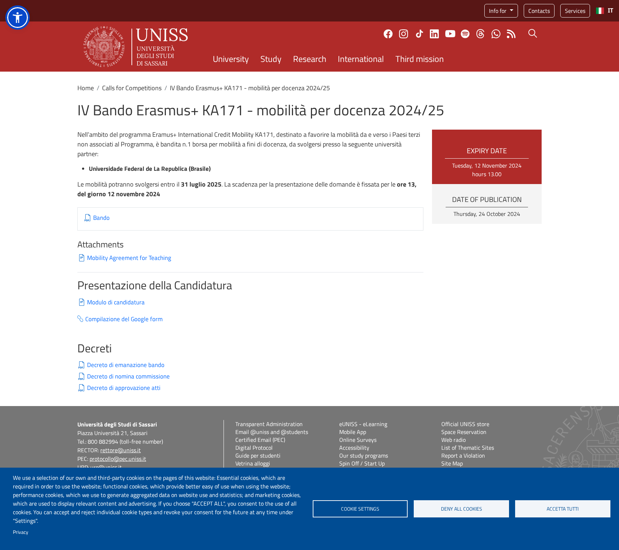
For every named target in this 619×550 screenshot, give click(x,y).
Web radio (453, 440)
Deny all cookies (461, 508)
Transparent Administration (269, 424)
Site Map (452, 463)
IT (610, 10)
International (361, 58)
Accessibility (354, 448)
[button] (17, 17)
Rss (511, 33)
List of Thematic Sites (467, 448)
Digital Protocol (254, 448)
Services (575, 10)
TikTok (419, 34)
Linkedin (434, 33)
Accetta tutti (563, 508)
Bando (101, 217)
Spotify (465, 33)
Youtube (450, 34)
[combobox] (604, 11)
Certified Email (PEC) (260, 440)
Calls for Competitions (132, 88)
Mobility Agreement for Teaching (129, 258)
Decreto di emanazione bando (125, 365)
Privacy (20, 532)
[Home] (135, 46)
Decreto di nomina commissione (128, 376)
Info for (498, 10)
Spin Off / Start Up (362, 463)
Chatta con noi (495, 33)
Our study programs (363, 455)
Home (85, 88)
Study (271, 58)
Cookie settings (360, 508)
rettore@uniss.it (120, 450)
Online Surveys (357, 440)
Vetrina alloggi (252, 463)
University (231, 58)
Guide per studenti (257, 455)
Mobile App (352, 432)
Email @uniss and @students (271, 432)
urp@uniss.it (106, 467)
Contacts (539, 10)
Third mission (419, 58)
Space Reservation (463, 432)
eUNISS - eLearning (363, 424)
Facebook (388, 33)
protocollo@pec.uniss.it (118, 458)
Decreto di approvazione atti (123, 387)
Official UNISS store (465, 424)
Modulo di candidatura (116, 302)
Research (309, 58)
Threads (480, 33)
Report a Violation (463, 455)
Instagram (403, 33)
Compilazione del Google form (124, 319)
